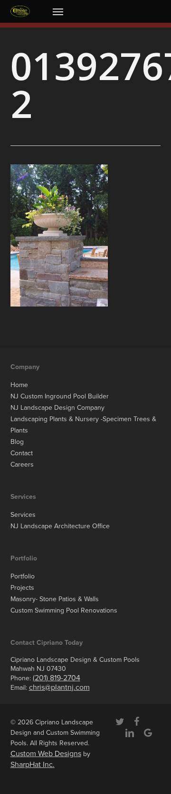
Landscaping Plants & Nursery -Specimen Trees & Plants (83, 424)
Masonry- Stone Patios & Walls (54, 599)
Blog (17, 442)
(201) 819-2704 (56, 678)
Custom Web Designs (45, 753)
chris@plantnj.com (59, 687)
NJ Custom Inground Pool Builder (59, 396)
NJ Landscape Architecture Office (60, 526)
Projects (22, 588)
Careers (22, 464)
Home (19, 385)
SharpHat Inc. (32, 764)
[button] (58, 11)
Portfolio (22, 576)
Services (23, 515)
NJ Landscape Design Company (57, 408)
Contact (21, 453)
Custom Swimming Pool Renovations (63, 610)
